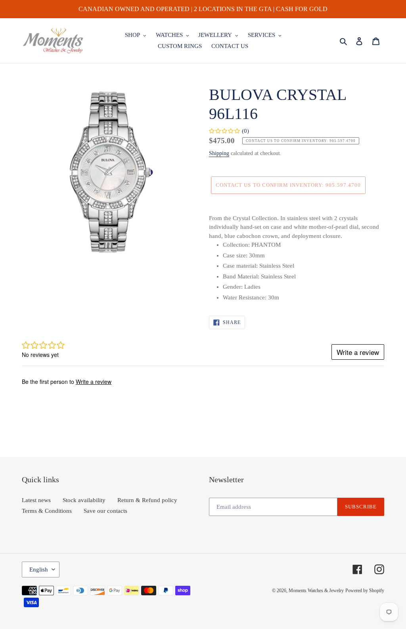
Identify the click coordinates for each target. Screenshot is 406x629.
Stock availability (84, 500)
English (38, 569)
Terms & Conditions (47, 511)
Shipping (219, 153)
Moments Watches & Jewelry (316, 590)
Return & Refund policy (147, 500)
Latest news (36, 500)
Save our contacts (105, 511)
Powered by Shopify (364, 590)
